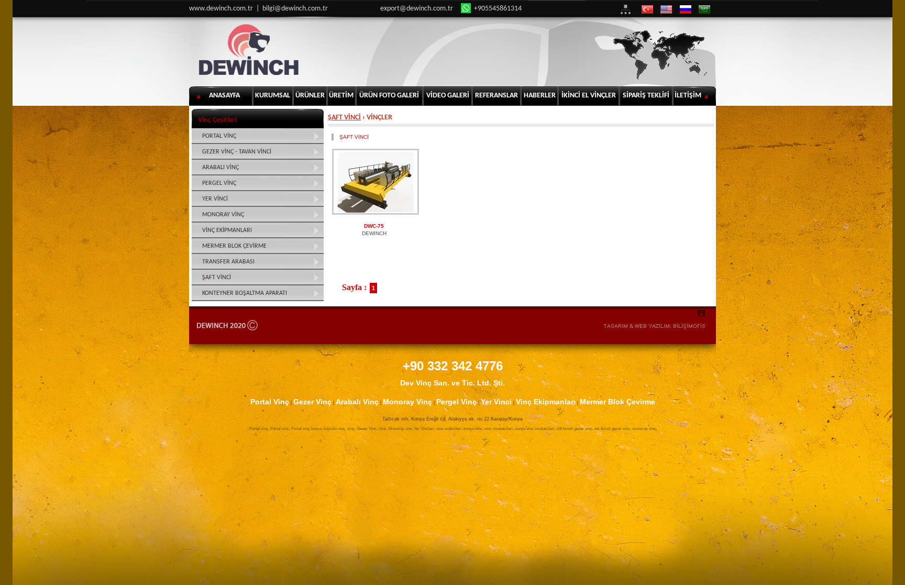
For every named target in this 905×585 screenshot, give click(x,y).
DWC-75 (374, 226)
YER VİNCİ (215, 199)
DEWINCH (374, 233)
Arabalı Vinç (357, 402)
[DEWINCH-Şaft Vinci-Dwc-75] (375, 182)
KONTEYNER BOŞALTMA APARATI (244, 293)
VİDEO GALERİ (447, 96)
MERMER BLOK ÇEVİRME (234, 246)
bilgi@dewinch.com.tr (295, 9)
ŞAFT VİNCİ (344, 118)
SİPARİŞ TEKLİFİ (646, 96)
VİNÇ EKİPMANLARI (227, 230)
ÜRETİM (341, 96)
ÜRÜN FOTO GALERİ (389, 96)
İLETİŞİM (688, 96)
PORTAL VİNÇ (219, 136)
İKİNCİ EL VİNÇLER (588, 96)
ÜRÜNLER (310, 96)
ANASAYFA (224, 96)
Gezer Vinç (312, 402)
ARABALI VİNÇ (220, 167)
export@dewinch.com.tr (416, 9)
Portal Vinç (269, 402)
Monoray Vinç (407, 402)
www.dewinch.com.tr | (225, 9)
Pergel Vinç (456, 402)
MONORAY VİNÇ (223, 215)
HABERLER (540, 96)
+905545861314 (497, 9)
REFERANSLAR (496, 96)
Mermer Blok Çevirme (617, 402)
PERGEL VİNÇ (219, 183)
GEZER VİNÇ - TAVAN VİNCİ (236, 152)
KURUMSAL (272, 96)
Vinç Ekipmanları (546, 402)
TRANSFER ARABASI (228, 262)
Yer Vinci (496, 402)
